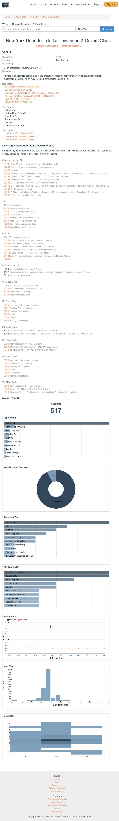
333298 (7, 258)
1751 (6, 205)
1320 (6, 346)
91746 (7, 163)
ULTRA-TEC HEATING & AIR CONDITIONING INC (29, 95)
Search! (108, 28)
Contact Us (57, 785)
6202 (6, 388)
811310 (7, 255)
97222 (7, 176)
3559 (6, 226)
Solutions (54, 4)
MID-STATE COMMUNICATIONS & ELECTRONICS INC (32, 92)
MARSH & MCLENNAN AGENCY (21, 139)
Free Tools (67, 4)
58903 (7, 195)
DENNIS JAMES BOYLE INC (18, 89)
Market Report (71, 45)
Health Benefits (57, 802)
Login (97, 4)
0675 (6, 304)
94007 (7, 170)
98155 (7, 182)
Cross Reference (47, 45)
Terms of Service (57, 788)
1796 (6, 211)
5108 (6, 285)
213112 (7, 252)
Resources (81, 4)
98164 (7, 188)
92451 (7, 167)
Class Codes (20, 16)
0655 (6, 317)
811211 (7, 240)
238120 (7, 246)
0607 (6, 314)
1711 (6, 217)
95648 (7, 173)
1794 (6, 214)
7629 (6, 208)
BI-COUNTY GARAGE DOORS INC (22, 86)
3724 (58, 56)
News (57, 778)
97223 (7, 179)
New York (34, 16)
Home (33, 4)
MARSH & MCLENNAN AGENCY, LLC (23, 136)
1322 (6, 291)
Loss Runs (57, 811)
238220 (7, 249)
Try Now (111, 4)
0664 (6, 320)
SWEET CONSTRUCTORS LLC (20, 99)
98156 (7, 185)
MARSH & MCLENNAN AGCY (19, 133)
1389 (6, 220)
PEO (57, 808)
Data (42, 4)
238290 (7, 243)
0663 (6, 311)
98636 (7, 191)
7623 (6, 223)
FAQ (57, 782)
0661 (6, 307)
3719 (6, 294)
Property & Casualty (57, 799)
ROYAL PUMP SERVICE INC (19, 102)
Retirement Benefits (57, 805)
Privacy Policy (57, 791)
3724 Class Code (50, 16)
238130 (7, 237)
